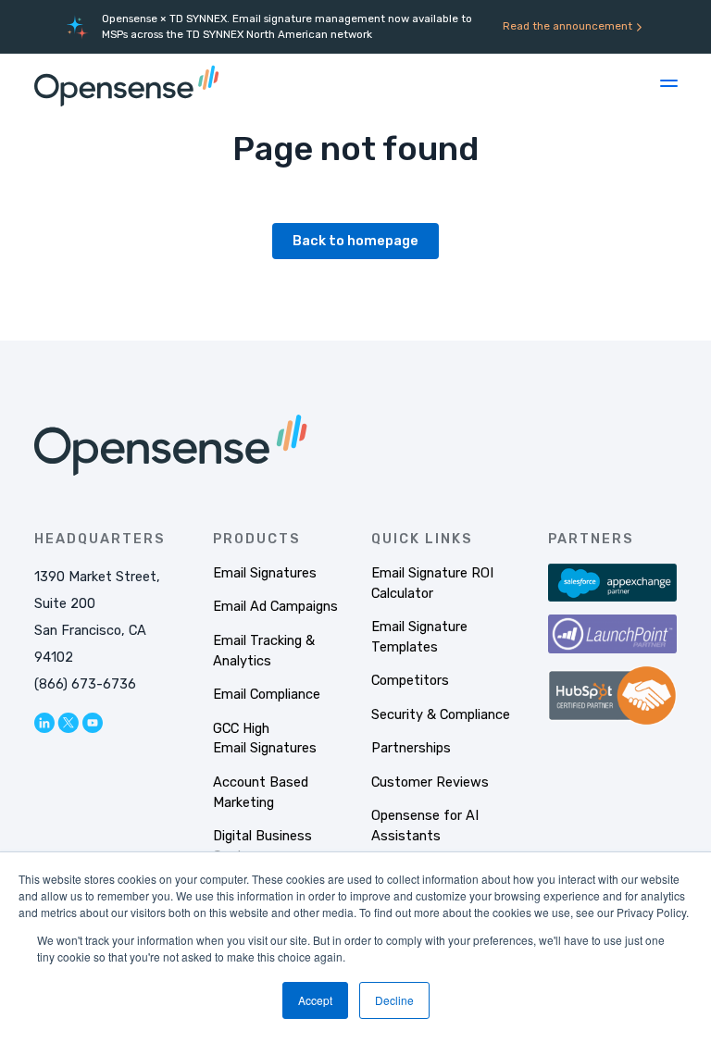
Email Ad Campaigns (275, 606)
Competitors (410, 680)
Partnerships (411, 747)
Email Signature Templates (419, 636)
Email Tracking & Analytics (264, 650)
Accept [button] (315, 1000)
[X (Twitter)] (68, 723)
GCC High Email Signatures (265, 738)
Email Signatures (265, 573)
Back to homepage (355, 240)
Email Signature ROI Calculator (432, 583)
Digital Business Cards (262, 845)
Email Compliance (266, 694)
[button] (668, 83)
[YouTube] (92, 723)
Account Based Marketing (260, 792)
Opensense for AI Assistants (425, 825)
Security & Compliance (440, 714)
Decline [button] (394, 1000)
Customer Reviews (430, 782)
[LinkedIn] (44, 723)
